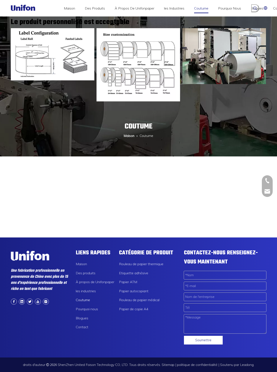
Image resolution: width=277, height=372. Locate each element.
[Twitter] (30, 301)
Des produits (85, 273)
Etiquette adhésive (133, 273)
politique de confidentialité (197, 364)
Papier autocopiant (133, 291)
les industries (86, 291)
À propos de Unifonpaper (95, 282)
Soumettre (203, 340)
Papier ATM (128, 282)
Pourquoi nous (87, 309)
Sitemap (168, 364)
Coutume (83, 300)
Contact (82, 327)
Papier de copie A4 (133, 309)
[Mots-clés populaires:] (255, 8)
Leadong (247, 364)
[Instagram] (46, 301)
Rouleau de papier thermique (141, 264)
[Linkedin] (22, 301)
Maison (81, 264)
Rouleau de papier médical (139, 300)
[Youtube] (38, 301)
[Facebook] (14, 301)
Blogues (82, 318)
